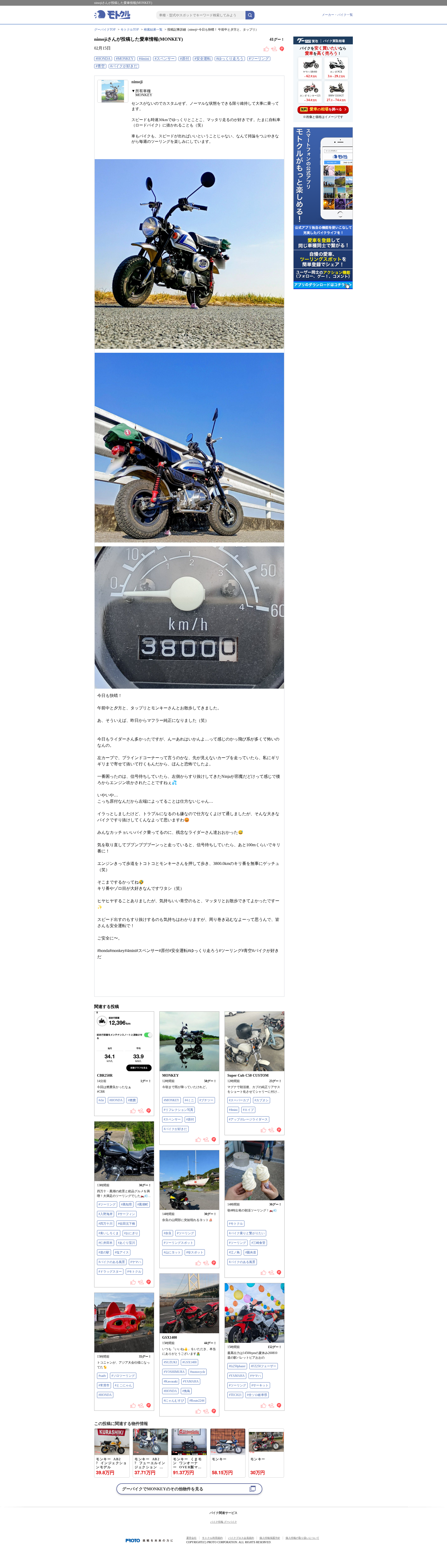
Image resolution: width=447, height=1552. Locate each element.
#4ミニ (189, 1100)
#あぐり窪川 (126, 1243)
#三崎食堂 (258, 1243)
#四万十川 (106, 1223)
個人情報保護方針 (269, 1537)
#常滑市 (104, 1385)
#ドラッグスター (110, 1271)
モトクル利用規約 (212, 1537)
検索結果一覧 (153, 29)
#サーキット (260, 1385)
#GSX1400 (189, 1362)
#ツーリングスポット (178, 1243)
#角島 (186, 1391)
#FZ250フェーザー (263, 1366)
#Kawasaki (170, 1381)
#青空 (100, 66)
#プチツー (206, 1100)
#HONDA (103, 59)
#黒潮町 (142, 1204)
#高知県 (126, 1204)
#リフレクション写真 (178, 1110)
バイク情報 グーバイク (223, 1521)
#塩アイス (122, 1252)
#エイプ (248, 1110)
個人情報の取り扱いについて (302, 1537)
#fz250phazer (237, 1366)
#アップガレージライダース (248, 1119)
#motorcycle (197, 1372)
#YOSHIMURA (174, 1372)
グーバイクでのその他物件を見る (162, 1489)
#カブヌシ (262, 1100)
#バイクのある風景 (112, 1262)
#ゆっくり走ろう (229, 59)
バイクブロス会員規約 (241, 1537)
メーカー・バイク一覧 (337, 15)
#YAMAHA (191, 1381)
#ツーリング (259, 59)
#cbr (101, 1100)
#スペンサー (165, 59)
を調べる (321, 109)
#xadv (102, 1376)
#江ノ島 (234, 1252)
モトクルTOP (130, 29)
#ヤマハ (135, 1262)
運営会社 (191, 1537)
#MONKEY (124, 59)
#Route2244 (196, 1400)
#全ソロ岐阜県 (257, 1395)
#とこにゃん (123, 1385)
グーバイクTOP (105, 29)
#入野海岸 (106, 1214)
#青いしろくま (109, 1233)
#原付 (184, 59)
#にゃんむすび (174, 1400)
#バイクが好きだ (123, 66)
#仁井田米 (106, 1243)
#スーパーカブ (239, 1100)
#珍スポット (194, 1252)
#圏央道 (250, 1252)
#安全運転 (203, 59)
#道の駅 (104, 1252)
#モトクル (134, 1271)
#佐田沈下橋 (126, 1223)
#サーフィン (126, 1214)
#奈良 (168, 1233)
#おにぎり (131, 1233)
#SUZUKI (170, 1362)
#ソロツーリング (123, 1376)
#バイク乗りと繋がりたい (247, 1233)
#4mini (144, 59)
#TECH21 (235, 1395)
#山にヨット (172, 1252)
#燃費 (132, 1100)
